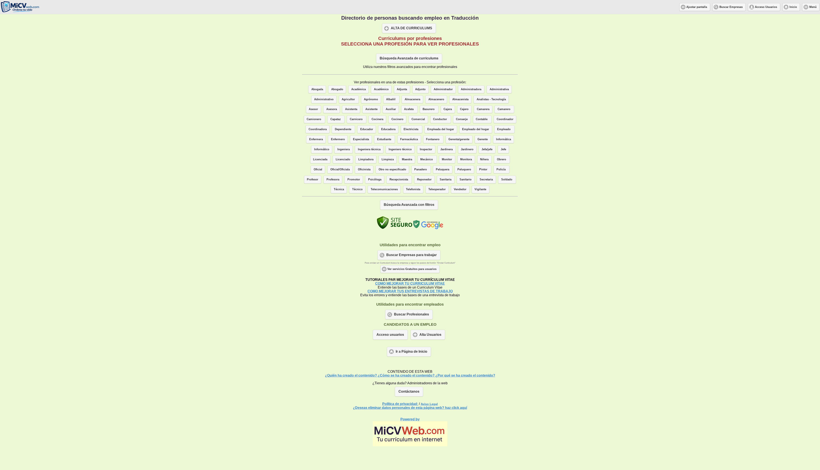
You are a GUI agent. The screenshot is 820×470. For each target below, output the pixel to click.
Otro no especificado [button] (392, 169)
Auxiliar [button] (391, 109)
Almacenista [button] (460, 99)
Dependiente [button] (343, 129)
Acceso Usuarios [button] (766, 7)
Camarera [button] (483, 109)
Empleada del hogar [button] (440, 129)
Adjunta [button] (402, 89)
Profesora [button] (333, 179)
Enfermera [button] (316, 139)
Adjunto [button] (420, 89)
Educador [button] (366, 129)
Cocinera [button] (377, 119)
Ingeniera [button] (343, 149)
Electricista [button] (411, 129)
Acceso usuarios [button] (390, 334)
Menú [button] (813, 7)
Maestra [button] (407, 159)
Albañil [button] (391, 99)
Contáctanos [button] (408, 391)
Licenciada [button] (320, 159)
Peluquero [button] (464, 169)
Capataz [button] (336, 119)
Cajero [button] (464, 109)
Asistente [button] (371, 109)
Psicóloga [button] (374, 179)
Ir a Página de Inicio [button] (411, 351)
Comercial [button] (418, 119)
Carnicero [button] (356, 119)
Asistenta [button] (351, 109)
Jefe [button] (503, 149)
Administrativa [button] (499, 89)
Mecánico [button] (427, 159)
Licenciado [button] (343, 159)
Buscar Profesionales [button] (411, 314)
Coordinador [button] (505, 119)
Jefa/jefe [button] (487, 149)
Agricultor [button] (349, 99)
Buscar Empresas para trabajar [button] (411, 255)
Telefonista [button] (413, 189)
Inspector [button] (426, 149)
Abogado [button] (337, 89)
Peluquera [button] (442, 169)
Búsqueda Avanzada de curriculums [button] (409, 58)
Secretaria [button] (486, 179)
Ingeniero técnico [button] (400, 149)
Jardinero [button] (467, 149)
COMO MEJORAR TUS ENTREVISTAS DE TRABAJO (410, 291)
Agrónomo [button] (371, 99)
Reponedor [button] (424, 179)
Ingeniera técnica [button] (369, 149)
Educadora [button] (388, 129)
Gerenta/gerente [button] (458, 139)
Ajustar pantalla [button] (696, 7)
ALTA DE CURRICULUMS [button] (411, 28)
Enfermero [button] (338, 139)
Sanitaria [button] (445, 179)
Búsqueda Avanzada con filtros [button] (409, 204)
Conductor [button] (440, 119)
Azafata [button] (409, 109)
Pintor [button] (483, 169)
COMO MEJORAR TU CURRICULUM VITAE (410, 283)
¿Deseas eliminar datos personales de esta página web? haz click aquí (410, 408)
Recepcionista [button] (399, 179)
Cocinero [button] (397, 119)
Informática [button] (503, 139)
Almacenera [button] (412, 99)
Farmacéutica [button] (409, 139)
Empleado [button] (504, 129)
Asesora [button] (331, 109)
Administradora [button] (471, 89)
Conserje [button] (462, 119)
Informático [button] (321, 149)
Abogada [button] (317, 89)
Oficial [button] (318, 169)
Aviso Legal (429, 404)
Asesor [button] (313, 109)
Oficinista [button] (364, 169)
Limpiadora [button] (365, 159)
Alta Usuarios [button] (430, 334)
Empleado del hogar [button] (475, 129)
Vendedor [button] (460, 189)
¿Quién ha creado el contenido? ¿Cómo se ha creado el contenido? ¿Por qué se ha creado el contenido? (410, 375)
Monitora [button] (466, 159)
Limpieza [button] (388, 159)
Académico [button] (381, 89)
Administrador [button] (443, 89)
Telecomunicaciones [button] (384, 189)
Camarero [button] (504, 109)
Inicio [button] (793, 7)
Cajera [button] (448, 109)
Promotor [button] (353, 179)
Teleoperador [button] (437, 189)
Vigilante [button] (480, 189)
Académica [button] (358, 89)
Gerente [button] (482, 139)
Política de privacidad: (400, 404)
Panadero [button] (421, 169)
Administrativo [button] (324, 99)
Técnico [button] (357, 189)
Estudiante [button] (384, 139)
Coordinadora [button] (318, 129)
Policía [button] (501, 169)
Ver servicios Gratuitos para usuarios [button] (411, 269)
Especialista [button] (361, 139)
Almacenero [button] (436, 99)
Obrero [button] (502, 159)
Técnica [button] (339, 189)
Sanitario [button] (466, 179)
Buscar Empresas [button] (731, 7)
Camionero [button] (314, 119)
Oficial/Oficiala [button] (340, 169)
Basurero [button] (429, 109)
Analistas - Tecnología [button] (491, 99)
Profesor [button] (312, 179)
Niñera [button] (484, 159)
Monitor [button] (447, 159)
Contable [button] (482, 119)
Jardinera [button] (446, 149)
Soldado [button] (507, 179)
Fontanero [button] (433, 139)
